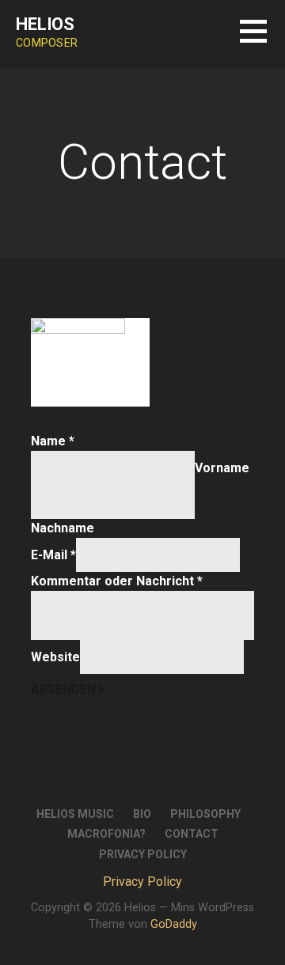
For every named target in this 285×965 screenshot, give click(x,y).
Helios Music (75, 814)
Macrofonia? (106, 833)
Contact (191, 833)
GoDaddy (173, 924)
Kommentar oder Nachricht (117, 580)
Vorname (222, 467)
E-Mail (53, 554)
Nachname (62, 527)
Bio (142, 814)
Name (52, 440)
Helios (45, 24)
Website (55, 656)
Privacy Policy (143, 854)
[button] (262, 40)
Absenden (63, 689)
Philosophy (205, 814)
